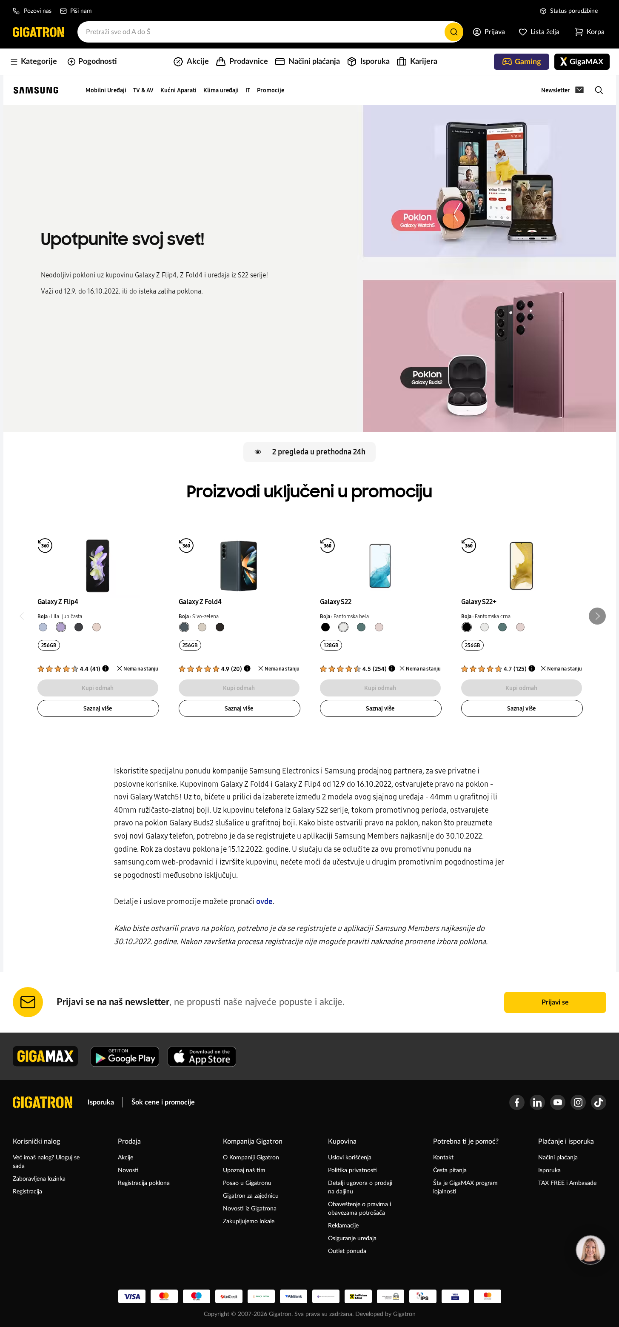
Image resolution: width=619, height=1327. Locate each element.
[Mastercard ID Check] (487, 1296)
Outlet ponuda (347, 1251)
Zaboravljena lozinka (39, 1179)
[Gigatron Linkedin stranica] (537, 1102)
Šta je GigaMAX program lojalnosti (465, 1187)
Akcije (125, 1158)
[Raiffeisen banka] (358, 1296)
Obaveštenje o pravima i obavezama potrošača (359, 1208)
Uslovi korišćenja (349, 1158)
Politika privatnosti (352, 1170)
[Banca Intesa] (261, 1296)
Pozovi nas (37, 11)
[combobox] (270, 32)
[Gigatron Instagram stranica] (578, 1102)
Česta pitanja (450, 1170)
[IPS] (422, 1296)
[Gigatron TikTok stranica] (598, 1102)
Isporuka (101, 1102)
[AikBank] (293, 1296)
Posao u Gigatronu (247, 1183)
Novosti (128, 1170)
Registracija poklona (144, 1183)
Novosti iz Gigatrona (250, 1209)
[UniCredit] (228, 1296)
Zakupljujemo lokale (248, 1221)
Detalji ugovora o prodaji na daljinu (360, 1187)
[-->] (97, 561)
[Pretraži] (454, 32)
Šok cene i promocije (163, 1102)
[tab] (42, 627)
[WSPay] (390, 1296)
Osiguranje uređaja (352, 1238)
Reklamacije (343, 1226)
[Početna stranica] (38, 32)
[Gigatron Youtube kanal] (557, 1102)
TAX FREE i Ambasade (567, 1183)
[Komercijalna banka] (325, 1296)
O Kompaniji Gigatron (251, 1158)
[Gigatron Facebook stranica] (517, 1102)
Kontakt (443, 1158)
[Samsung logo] (36, 90)
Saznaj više (97, 708)
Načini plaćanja (558, 1158)
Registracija (27, 1192)
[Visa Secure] (455, 1296)
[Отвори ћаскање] (590, 1250)
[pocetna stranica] (42, 1102)
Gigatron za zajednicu (251, 1196)
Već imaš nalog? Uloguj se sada (46, 1162)
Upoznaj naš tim (244, 1170)
